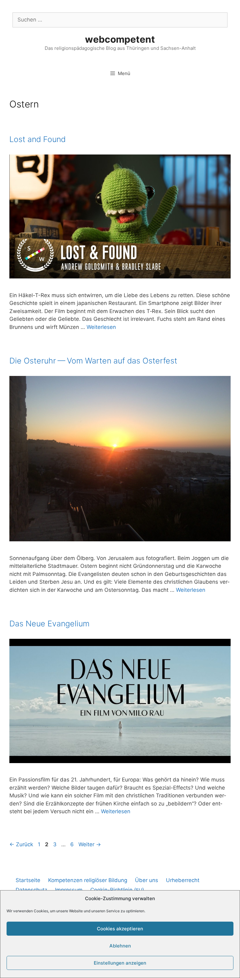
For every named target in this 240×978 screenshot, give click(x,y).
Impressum (68, 890)
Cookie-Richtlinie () (117, 890)
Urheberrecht (182, 880)
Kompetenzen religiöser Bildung (87, 880)
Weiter (89, 844)
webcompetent (120, 39)
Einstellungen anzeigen (120, 963)
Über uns (146, 880)
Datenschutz (31, 890)
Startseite (28, 880)
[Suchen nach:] (120, 20)
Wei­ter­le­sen (101, 327)
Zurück (21, 844)
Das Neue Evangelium (49, 623)
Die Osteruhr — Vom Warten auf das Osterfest (93, 360)
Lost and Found (37, 139)
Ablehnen (120, 946)
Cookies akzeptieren (120, 929)
